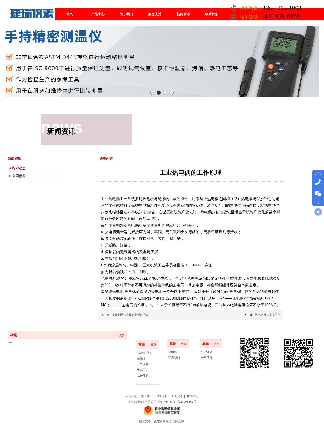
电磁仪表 (142, 369)
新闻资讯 (177, 396)
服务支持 (162, 396)
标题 (141, 344)
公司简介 (174, 352)
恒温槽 (141, 358)
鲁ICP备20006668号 (183, 401)
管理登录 (179, 421)
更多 (154, 344)
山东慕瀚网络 (162, 421)
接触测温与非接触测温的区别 (130, 314)
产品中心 (131, 396)
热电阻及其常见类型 (268, 314)
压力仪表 (142, 364)
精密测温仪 (144, 352)
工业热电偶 (110, 199)
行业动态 (207, 352)
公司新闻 (207, 357)
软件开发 (142, 375)
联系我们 (174, 357)
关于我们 (147, 396)
